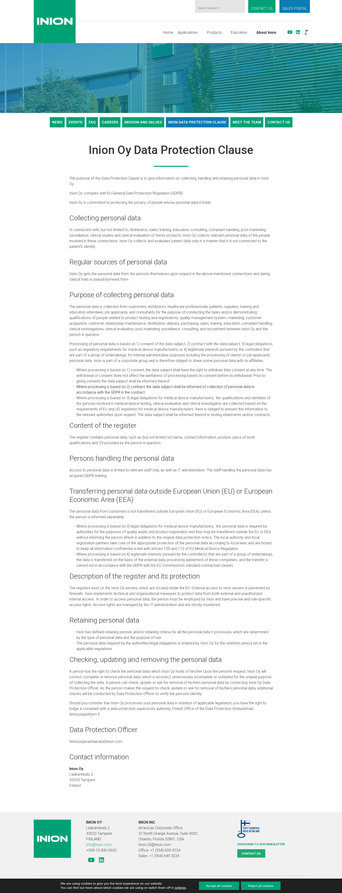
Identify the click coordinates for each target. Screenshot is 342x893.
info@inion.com (99, 844)
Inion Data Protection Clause (197, 122)
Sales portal (294, 8)
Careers (110, 122)
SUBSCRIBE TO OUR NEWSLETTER (261, 844)
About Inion (266, 32)
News (57, 122)
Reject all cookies (261, 886)
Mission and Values (143, 122)
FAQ (92, 122)
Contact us (262, 8)
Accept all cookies (219, 886)
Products (214, 32)
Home (168, 32)
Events (75, 122)
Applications (188, 32)
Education (239, 32)
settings (180, 888)
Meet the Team (247, 122)
